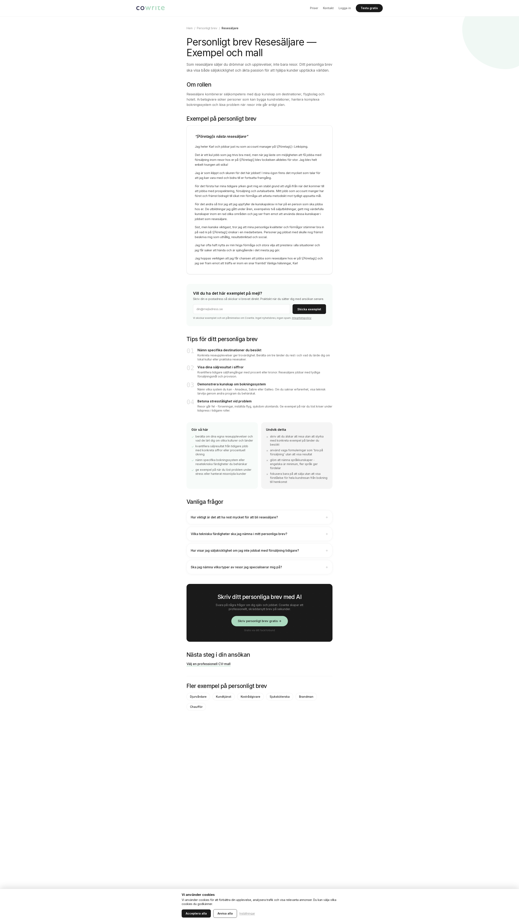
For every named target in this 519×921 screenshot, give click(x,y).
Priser (314, 8)
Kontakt (328, 8)
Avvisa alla (225, 913)
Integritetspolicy (301, 317)
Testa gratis (369, 8)
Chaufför (196, 706)
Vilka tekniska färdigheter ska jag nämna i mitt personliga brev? (259, 533)
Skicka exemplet (309, 309)
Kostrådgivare (250, 696)
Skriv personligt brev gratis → (259, 621)
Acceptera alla (196, 913)
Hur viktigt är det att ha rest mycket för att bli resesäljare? (259, 517)
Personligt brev (207, 28)
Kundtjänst (223, 696)
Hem (190, 28)
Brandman (306, 696)
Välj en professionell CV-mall (209, 664)
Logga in (345, 8)
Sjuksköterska (280, 696)
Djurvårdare (198, 696)
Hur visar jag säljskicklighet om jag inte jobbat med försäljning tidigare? (259, 550)
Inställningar (247, 913)
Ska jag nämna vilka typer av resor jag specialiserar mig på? (259, 567)
